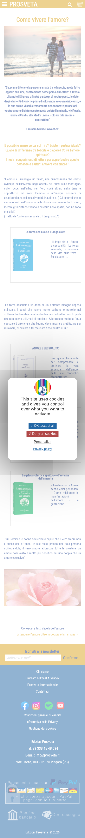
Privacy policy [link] (42, 449)
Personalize (42, 442)
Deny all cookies (44, 433)
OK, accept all (43, 425)
